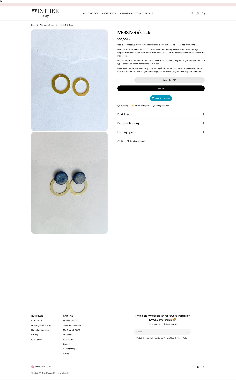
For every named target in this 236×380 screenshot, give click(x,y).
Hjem (33, 25)
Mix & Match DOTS (71, 330)
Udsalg (66, 353)
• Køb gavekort (37, 339)
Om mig (34, 334)
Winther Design (45, 373)
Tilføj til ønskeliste (162, 98)
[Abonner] (188, 331)
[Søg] (191, 13)
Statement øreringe (72, 325)
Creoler (66, 344)
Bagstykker (68, 339)
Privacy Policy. (182, 338)
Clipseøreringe (69, 348)
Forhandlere (36, 320)
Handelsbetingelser (40, 330)
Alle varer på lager (47, 25)
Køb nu (161, 88)
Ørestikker (67, 334)
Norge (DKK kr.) (41, 366)
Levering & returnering (41, 325)
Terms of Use (169, 338)
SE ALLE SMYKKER (71, 320)
